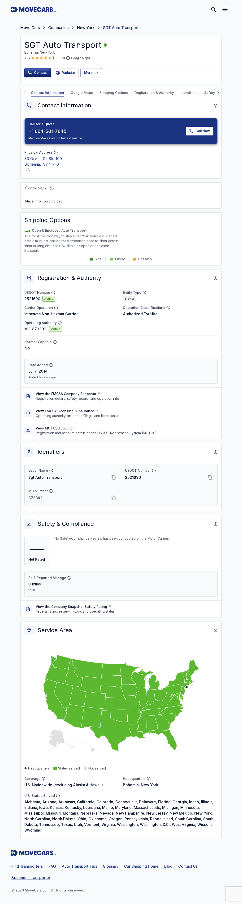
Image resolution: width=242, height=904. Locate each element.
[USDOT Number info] (53, 292)
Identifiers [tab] (189, 93)
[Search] (213, 9)
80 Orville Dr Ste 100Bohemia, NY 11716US (43, 164)
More (88, 73)
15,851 (59, 58)
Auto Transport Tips (79, 866)
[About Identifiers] (215, 452)
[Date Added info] (51, 365)
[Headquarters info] (149, 779)
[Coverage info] (43, 779)
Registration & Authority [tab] (154, 93)
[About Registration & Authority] (215, 278)
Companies (58, 27)
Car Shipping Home (141, 866)
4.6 (27, 58)
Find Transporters (27, 866)
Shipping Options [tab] (113, 93)
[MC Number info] (51, 491)
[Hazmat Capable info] (55, 342)
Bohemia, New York (140, 784)
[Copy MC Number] (113, 497)
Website (68, 73)
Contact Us (188, 866)
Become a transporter (30, 877)
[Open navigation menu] (225, 9)
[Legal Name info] (51, 470)
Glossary (110, 866)
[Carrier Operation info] (56, 308)
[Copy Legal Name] (113, 477)
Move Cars (30, 27)
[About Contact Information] (215, 106)
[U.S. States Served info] (58, 796)
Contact (40, 73)
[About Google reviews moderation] (68, 58)
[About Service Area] (215, 630)
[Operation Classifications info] (168, 308)
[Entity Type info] (144, 292)
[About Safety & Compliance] (215, 524)
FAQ (52, 866)
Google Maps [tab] (82, 93)
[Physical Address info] (56, 152)
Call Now (202, 131)
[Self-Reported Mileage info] (69, 578)
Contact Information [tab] (47, 93)
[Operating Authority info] (60, 323)
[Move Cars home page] (33, 9)
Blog (168, 866)
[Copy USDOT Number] (210, 477)
